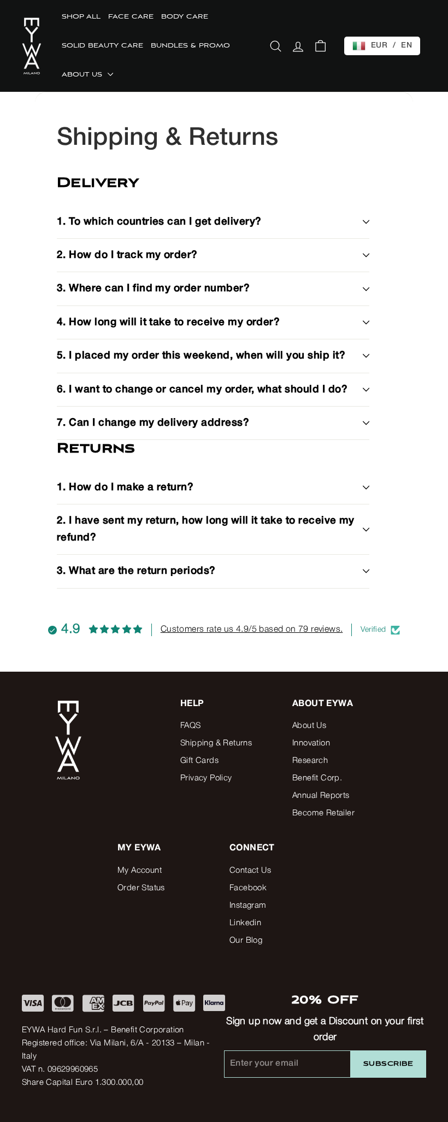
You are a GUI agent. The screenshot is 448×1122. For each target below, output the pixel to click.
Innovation (311, 743)
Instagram (248, 905)
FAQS (190, 726)
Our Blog (245, 940)
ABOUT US (83, 75)
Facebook (248, 888)
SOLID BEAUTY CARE (102, 46)
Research (310, 761)
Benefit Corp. (317, 778)
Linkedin (245, 923)
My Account (139, 870)
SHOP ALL (81, 17)
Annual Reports (321, 796)
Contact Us (250, 870)
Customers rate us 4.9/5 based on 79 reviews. (252, 629)
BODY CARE (184, 17)
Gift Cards (199, 761)
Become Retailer (323, 813)
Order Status (141, 888)
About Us (309, 726)
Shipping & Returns (216, 743)
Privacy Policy (206, 778)
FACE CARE (131, 17)
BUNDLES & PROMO (190, 46)
